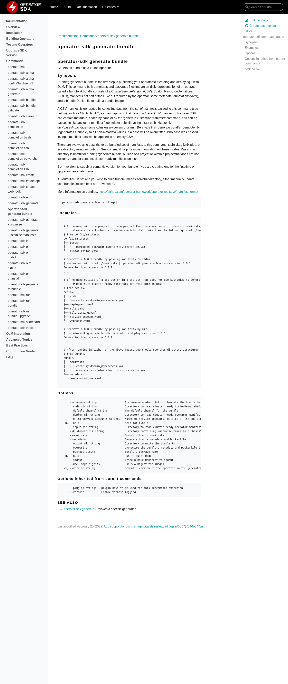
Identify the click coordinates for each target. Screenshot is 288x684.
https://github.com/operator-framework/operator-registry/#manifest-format (148, 191)
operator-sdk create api (24, 181)
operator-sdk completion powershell (23, 156)
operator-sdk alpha (21, 72)
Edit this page (258, 20)
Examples (252, 47)
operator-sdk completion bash (19, 135)
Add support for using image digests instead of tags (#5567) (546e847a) (153, 526)
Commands (15, 61)
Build (67, 7)
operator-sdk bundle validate (22, 108)
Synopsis (251, 42)
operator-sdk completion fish (18, 146)
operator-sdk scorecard (24, 322)
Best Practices (17, 345)
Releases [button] (109, 7)
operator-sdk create (21, 175)
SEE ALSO (252, 69)
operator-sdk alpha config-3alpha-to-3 (21, 81)
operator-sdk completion (16, 124)
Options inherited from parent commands (265, 61)
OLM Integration (18, 333)
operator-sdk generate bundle (20, 211)
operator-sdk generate (23, 203)
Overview (13, 27)
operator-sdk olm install (19, 255)
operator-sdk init (19, 240)
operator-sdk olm (19, 246)
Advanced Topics (19, 339)
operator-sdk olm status (19, 265)
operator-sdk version (22, 327)
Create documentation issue (262, 28)
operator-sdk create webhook (21, 189)
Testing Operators (19, 44)
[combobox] (263, 7)
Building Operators (20, 38)
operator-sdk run (19, 295)
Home (54, 7)
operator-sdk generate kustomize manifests (23, 233)
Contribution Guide (20, 351)
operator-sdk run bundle (19, 303)
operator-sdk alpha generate (21, 92)
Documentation (86, 7)
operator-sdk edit (19, 197)
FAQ (9, 357)
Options (250, 53)
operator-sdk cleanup (22, 116)
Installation (14, 32)
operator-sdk (16, 67)
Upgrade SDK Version (16, 53)
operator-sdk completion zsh (18, 167)
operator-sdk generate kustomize (23, 222)
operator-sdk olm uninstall (19, 276)
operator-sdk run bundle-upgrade (19, 314)
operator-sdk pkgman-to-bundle (23, 287)
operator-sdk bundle (22, 99)
